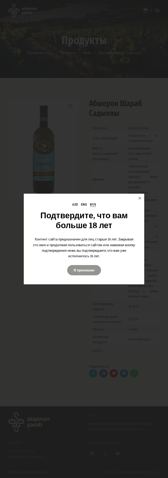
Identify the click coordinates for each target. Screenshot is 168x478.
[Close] (139, 198)
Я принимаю (84, 270)
